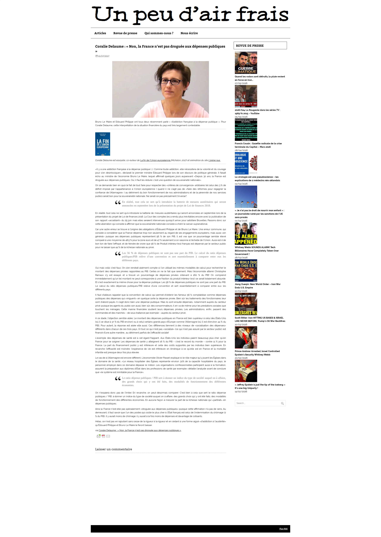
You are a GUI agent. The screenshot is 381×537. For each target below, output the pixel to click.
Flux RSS (283, 529)
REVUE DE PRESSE (250, 45)
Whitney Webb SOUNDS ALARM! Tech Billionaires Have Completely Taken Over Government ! (257, 250)
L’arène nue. (214, 160)
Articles (100, 33)
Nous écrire (189, 33)
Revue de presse (125, 33)
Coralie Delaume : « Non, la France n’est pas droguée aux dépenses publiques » (140, 430)
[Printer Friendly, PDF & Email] (103, 436)
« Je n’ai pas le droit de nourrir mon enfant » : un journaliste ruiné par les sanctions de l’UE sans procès (259, 214)
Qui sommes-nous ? (159, 33)
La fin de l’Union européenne (155, 160)
